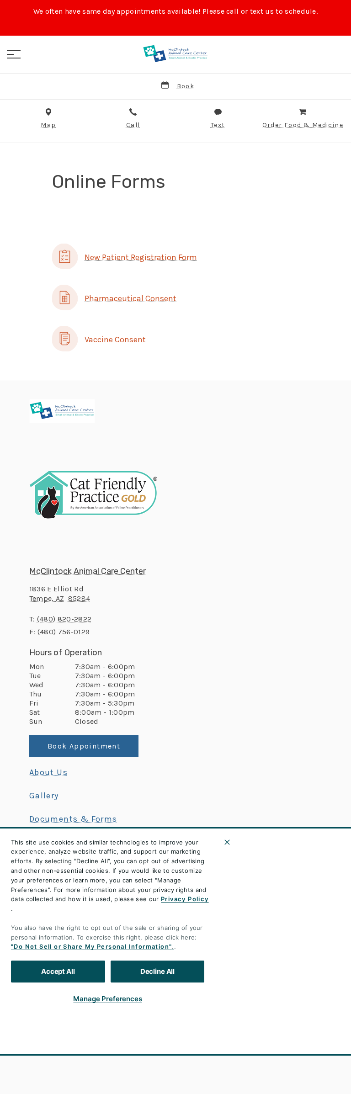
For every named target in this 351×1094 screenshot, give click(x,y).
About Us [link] (48, 772)
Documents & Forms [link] (73, 819)
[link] (175, 54)
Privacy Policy (185, 899)
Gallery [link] (44, 795)
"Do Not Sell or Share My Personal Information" (91, 946)
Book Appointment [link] (84, 746)
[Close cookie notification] (227, 842)
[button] (14, 54)
